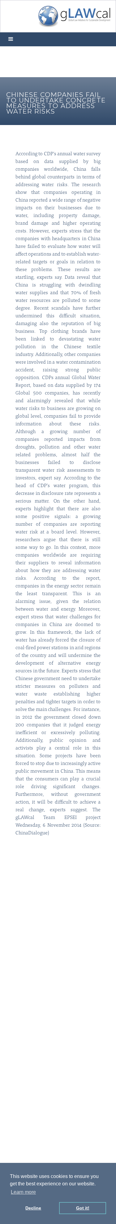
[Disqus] (58, 931)
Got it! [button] (82, 1207)
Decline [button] (33, 1207)
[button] (10, 39)
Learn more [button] (23, 1192)
